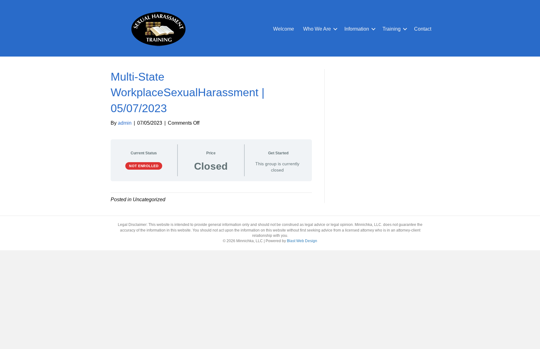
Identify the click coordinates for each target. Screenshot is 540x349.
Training (391, 29)
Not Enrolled (143, 166)
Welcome (283, 29)
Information (356, 29)
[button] (335, 29)
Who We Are (317, 29)
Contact (422, 29)
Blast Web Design (302, 241)
